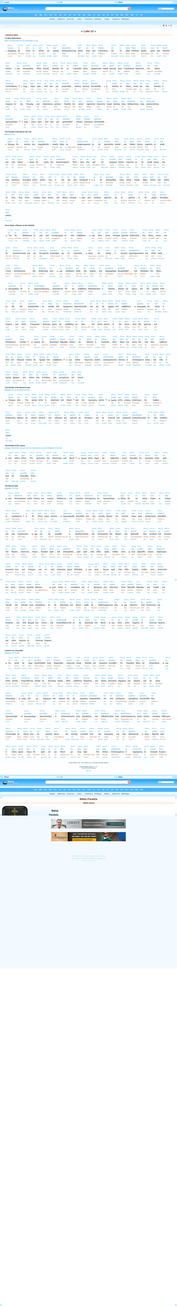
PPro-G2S (52, 276)
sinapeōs (135, 397)
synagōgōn (55, 232)
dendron (87, 415)
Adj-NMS (45, 329)
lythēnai (162, 339)
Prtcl (49, 539)
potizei (22, 339)
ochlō (133, 286)
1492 (97, 546)
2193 (20, 192)
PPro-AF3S (43, 185)
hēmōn (69, 566)
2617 (104, 354)
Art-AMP (120, 74)
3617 (76, 528)
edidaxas (77, 566)
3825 (15, 452)
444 (129, 98)
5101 (56, 174)
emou (13, 584)
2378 (164, 45)
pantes (77, 83)
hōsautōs (87, 119)
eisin (161, 286)
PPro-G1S (13, 592)
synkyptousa (17, 250)
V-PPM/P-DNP (63, 383)
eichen (62, 141)
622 (92, 81)
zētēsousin (149, 513)
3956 (110, 63)
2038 (29, 301)
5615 (85, 116)
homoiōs (85, 83)
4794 (14, 247)
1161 (19, 45)
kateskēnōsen (137, 415)
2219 (95, 452)
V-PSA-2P (64, 91)
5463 (14, 372)
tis (66, 141)
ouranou (125, 415)
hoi (68, 66)
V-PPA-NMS (140, 149)
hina (50, 177)
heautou (41, 415)
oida (97, 549)
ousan (71, 339)
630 (15, 265)
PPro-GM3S (118, 149)
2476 (151, 528)
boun (99, 321)
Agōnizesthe (67, 513)
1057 (99, 45)
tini (82, 397)
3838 (75, 247)
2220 (21, 470)
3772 (124, 412)
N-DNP (79, 241)
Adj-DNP (31, 383)
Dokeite (54, 66)
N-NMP (75, 74)
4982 (13, 510)
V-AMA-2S (75, 167)
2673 (80, 174)
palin (16, 455)
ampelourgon (60, 159)
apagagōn (9, 339)
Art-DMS (49, 56)
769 (131, 230)
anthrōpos (9, 415)
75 (64, 511)
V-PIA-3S (82, 185)
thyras (108, 513)
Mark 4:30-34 (24, 390)
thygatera (53, 339)
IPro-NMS (68, 149)
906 (64, 192)
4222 (21, 336)
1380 (53, 63)
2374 (107, 510)
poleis (35, 495)
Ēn (9, 233)
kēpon (33, 415)
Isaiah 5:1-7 (9, 134)
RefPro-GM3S (43, 423)
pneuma (115, 232)
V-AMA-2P (160, 575)
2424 (122, 247)
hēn (80, 339)
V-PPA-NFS (124, 241)
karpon (147, 141)
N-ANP (88, 167)
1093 (74, 174)
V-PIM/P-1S (112, 167)
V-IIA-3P (10, 56)
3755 (26, 192)
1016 (99, 319)
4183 (123, 510)
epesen (156, 83)
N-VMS (136, 185)
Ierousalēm (9, 119)
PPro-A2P (107, 557)
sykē (149, 159)
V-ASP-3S (58, 539)
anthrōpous (131, 101)
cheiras (92, 268)
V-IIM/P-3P (106, 365)
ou (76, 321)
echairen (15, 375)
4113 (58, 564)
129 (127, 45)
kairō (54, 48)
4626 (34, 192)
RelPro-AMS (148, 405)
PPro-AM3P (57, 109)
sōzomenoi (15, 513)
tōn (93, 48)
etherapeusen (92, 286)
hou (102, 159)
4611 (27, 98)
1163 (21, 301)
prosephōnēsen (134, 250)
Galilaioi (75, 66)
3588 (48, 45)
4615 (133, 394)
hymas (106, 549)
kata (28, 495)
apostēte (160, 566)
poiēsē (96, 195)
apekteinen (46, 101)
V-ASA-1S (36, 203)
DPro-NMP (86, 74)
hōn (112, 48)
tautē (155, 159)
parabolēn (41, 141)
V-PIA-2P (54, 74)
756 (132, 528)
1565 (113, 81)
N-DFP (59, 575)
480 (133, 354)
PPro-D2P (40, 91)
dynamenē (42, 250)
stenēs (100, 513)
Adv (24, 91)
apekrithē (140, 304)
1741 (43, 372)
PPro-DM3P (46, 74)
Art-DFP (53, 575)
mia (40, 232)
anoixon (43, 549)
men (89, 195)
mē (57, 83)
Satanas (104, 339)
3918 (9, 45)
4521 (78, 230)
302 (49, 528)
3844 (104, 63)
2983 (154, 394)
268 (92, 63)
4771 (38, 81)
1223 (87, 510)
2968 (48, 493)
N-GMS (62, 347)
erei (78, 549)
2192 (61, 139)
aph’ (93, 159)
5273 (31, 319)
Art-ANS (122, 56)
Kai (9, 455)
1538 (44, 319)
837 (56, 412)
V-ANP (161, 347)
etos (13, 195)
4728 (99, 510)
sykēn (54, 141)
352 (51, 247)
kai (18, 66)
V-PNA (166, 539)
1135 (106, 230)
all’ (45, 83)
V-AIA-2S (76, 575)
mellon (130, 195)
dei (21, 304)
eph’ (141, 83)
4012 (87, 45)
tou (116, 304)
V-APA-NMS (91, 258)
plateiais (59, 566)
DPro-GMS (29, 365)
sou (51, 268)
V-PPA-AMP (149, 109)
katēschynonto (108, 357)
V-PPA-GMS (88, 365)
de (19, 48)
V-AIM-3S (72, 423)
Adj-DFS (41, 241)
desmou (19, 357)
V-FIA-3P (147, 521)
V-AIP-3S (120, 276)
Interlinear (11, 25)
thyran (117, 531)
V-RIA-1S (99, 557)
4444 (7, 98)
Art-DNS (74, 294)
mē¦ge (154, 195)
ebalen (19, 415)
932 (52, 394)
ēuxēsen (57, 415)
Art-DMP (156, 423)
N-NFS (107, 241)
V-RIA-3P (8, 91)
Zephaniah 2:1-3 (31, 41)
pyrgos (8, 101)
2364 (51, 336)
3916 (106, 265)
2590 (146, 139)
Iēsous (123, 250)
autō (40, 48)
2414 (104, 493)
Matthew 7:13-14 (11, 488)
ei (139, 195)
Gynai (8, 268)
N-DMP (162, 423)
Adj (127, 91)
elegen (120, 286)
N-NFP (154, 294)
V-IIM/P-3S (17, 504)
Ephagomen (161, 549)
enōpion (8, 566)
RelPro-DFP (15, 312)
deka (127, 83)
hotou (27, 195)
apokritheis (26, 66)
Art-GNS (117, 312)
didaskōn (26, 232)
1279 (15, 493)
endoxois (45, 375)
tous (119, 66)
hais (13, 304)
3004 (38, 63)
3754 (62, 63)
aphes (145, 177)
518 (63, 45)
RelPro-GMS (104, 167)
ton (51, 159)
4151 (114, 230)
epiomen (31, 566)
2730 (147, 98)
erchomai (112, 159)
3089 (82, 319)
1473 (51, 546)
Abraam (62, 339)
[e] (11, 45)
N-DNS (80, 294)
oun (33, 177)
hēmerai (155, 286)
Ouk (91, 549)
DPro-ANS (167, 185)
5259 (72, 372)
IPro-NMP (28, 56)
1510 (9, 230)
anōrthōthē (121, 268)
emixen (143, 48)
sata (156, 455)
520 (7, 336)
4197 (76, 493)
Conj (19, 56)
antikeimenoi (136, 357)
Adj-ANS (76, 258)
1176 (127, 81)
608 (99, 528)
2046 (78, 546)
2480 (19, 528)
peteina (110, 415)
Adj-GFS (100, 521)
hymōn (54, 321)
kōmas (49, 495)
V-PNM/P (30, 312)
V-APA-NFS (113, 463)
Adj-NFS (34, 405)
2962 (135, 174)
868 (159, 564)
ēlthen (132, 141)
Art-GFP (159, 56)
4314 (45, 156)
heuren (20, 159)
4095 (29, 564)
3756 (13, 156)
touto (165, 177)
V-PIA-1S (32, 91)
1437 (51, 81)
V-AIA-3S (143, 56)
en (33, 48)
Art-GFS (35, 276)
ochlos (8, 375)
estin (40, 397)
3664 (33, 394)
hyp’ (72, 375)
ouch (13, 159)
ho (163, 83)
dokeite (66, 101)
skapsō (35, 195)
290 (105, 139)
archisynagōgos (39, 286)
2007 (67, 265)
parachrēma (109, 268)
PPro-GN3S (9, 441)
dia (87, 513)
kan (83, 195)
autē (161, 141)
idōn (89, 250)
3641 (166, 493)
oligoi (166, 495)
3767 (33, 174)
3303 (89, 192)
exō (144, 531)
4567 (102, 336)
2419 (7, 116)
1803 (147, 283)
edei (152, 339)
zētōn (139, 141)
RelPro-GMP (114, 56)
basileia (53, 397)
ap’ (6, 584)
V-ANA (52, 258)
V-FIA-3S (79, 557)
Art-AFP (86, 276)
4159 (113, 546)
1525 (77, 510)
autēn (42, 177)
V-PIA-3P (162, 294)
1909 (141, 81)
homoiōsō (91, 397)
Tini (26, 397)
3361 (57, 81)
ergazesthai (32, 304)
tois (72, 232)
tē (141, 159)
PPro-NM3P (81, 109)
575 (93, 156)
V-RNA (151, 539)
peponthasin (10, 83)
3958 (7, 81)
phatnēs (146, 321)
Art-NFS (47, 405)
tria (81, 159)
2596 (28, 493)
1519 (116, 192)
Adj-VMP (21, 592)
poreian (77, 495)
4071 (109, 412)
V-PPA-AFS (72, 347)
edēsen (89, 339)
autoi (80, 101)
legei (121, 177)
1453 (56, 528)
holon (32, 473)
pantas (111, 66)
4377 (130, 247)
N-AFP (91, 276)
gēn (74, 177)
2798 (161, 412)
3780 (24, 81)
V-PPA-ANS (131, 203)
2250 (153, 283)
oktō (134, 83)
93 (36, 581)
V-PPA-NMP (65, 56)
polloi (123, 513)
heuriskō (14, 177)
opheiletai (90, 101)
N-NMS (133, 56)
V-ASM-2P (133, 539)
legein (150, 549)
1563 (53, 582)
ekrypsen (133, 455)
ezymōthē (23, 473)
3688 (126, 319)
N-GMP (100, 56)
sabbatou (124, 304)
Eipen (122, 496)
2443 (50, 174)
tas (85, 268)
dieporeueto (18, 495)
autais (50, 304)
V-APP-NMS (26, 74)
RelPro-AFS (82, 347)
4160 (95, 192)
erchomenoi (67, 304)
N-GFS (131, 241)
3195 (129, 192)
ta (102, 415)
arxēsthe (133, 531)
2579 (83, 192)
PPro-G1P (70, 575)
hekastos (46, 321)
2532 (18, 63)
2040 (28, 581)
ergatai (29, 584)
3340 (63, 81)
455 (42, 546)
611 (24, 63)
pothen (114, 549)
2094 (87, 156)
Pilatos (133, 48)
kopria (72, 195)
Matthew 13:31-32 (11, 390)
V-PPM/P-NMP (67, 312)
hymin (39, 83)
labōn (155, 397)
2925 (165, 528)
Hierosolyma (107, 495)
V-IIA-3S (10, 150)
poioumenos (89, 495)
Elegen (10, 141)
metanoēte (65, 83)
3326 (152, 45)
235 (45, 81)
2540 (54, 45)
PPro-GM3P (9, 74)
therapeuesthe (79, 304)
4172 (34, 493)
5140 (81, 156)
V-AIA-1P (159, 557)
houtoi (85, 66)
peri (87, 48)
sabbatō (80, 286)
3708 (74, 156)
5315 (158, 546)
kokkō (126, 397)
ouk (146, 339)
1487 (139, 192)
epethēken (69, 268)
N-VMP (32, 329)
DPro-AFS (27, 149)
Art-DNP (73, 241)
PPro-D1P (52, 557)
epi (24, 375)
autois (45, 66)
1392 (141, 265)
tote (132, 549)
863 (144, 174)
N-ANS (128, 56)
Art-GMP (94, 56)
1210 (88, 336)
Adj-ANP (82, 167)
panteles (76, 250)
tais (52, 566)
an (49, 531)
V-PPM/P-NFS (43, 258)
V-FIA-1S (90, 405)
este (122, 549)
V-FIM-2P (93, 91)
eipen (38, 66)
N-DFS (149, 167)
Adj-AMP (111, 74)
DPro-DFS (156, 167)
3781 (88, 98)
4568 (156, 452)
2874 (71, 192)
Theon (158, 268)
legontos (87, 357)
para (104, 66)
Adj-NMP (93, 74)
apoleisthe (94, 83)
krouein (166, 531)
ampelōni (107, 141)
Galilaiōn (101, 48)
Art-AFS (34, 149)
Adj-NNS (33, 481)
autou (117, 141)
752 (35, 283)
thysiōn (165, 48)
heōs (20, 195)
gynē (107, 232)
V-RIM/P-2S (17, 276)
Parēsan (10, 48)
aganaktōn (56, 286)
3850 (39, 139)
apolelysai (17, 268)
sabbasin (80, 232)
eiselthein (79, 513)
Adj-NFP (148, 294)
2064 (131, 139)
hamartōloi (94, 66)
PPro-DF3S (163, 149)
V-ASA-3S (96, 203)
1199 (18, 354)
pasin (30, 375)
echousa (124, 232)
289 (57, 156)
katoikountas (150, 101)
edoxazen (143, 268)
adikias (37, 584)
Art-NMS (164, 91)
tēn (33, 141)
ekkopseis (163, 195)
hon (146, 397)
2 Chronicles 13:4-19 (39, 448)
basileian (55, 455)
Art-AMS (52, 167)
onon (126, 321)
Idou (74, 159)
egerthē (57, 531)
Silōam (28, 101)
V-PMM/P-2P (77, 312)
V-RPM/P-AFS (81, 149)
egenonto (139, 66)
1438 (40, 412)
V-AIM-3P (138, 74)
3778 (84, 63)
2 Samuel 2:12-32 (24, 448)
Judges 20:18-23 (11, 448)
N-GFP (164, 56)
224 (146, 452)
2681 (133, 412)
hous (147, 83)
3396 (142, 45)
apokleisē (101, 531)
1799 (7, 564)
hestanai (152, 531)
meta (152, 48)
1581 (24, 174)
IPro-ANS (57, 185)
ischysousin (22, 531)
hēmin (52, 549)
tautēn (26, 141)
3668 (84, 81)
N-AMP (126, 74)
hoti (62, 66)
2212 (138, 139)
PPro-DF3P (51, 312)
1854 (144, 528)
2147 (19, 156)
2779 (32, 412)
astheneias (133, 232)
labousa (113, 455)
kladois (162, 415)
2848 (125, 394)
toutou (28, 357)
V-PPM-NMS (88, 504)
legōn (105, 566)
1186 (86, 412)
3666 (89, 394)
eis (116, 195)
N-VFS (7, 276)
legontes (23, 549)
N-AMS (147, 149)
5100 (27, 45)
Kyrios (8, 321)
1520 (40, 230)
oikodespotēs (79, 531)
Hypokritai (33, 321)
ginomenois (63, 375)
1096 (137, 63)
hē (46, 397)
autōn (7, 66)
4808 (53, 139)
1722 (34, 45)
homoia (34, 397)
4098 (155, 81)
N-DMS (55, 56)
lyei (82, 321)
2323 (89, 283)
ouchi (25, 83)
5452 (78, 139)
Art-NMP (69, 74)
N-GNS (123, 312)
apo (134, 321)
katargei (82, 177)
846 (40, 45)
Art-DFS (143, 167)
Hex (147, 286)
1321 (24, 230)
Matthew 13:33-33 (54, 448)
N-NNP (110, 423)
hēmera (110, 304)
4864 (53, 230)
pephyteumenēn (82, 141)
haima (128, 48)
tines (27, 48)
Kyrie (136, 177)
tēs (34, 268)
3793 (133, 283)
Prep (34, 56)
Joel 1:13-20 (9, 41)
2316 (157, 265)
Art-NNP (104, 423)
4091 (132, 45)
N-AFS (7, 127)
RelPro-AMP (149, 91)
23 (53, 283)
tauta (156, 66)
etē (87, 159)
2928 (131, 452)
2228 (107, 81)
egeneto (72, 415)
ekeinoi (114, 83)
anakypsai (53, 250)
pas (160, 357)
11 (60, 336)
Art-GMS (13, 365)
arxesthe (140, 549)
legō (31, 83)
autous (56, 101)
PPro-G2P (55, 329)
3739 (112, 45)
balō (64, 195)
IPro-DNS (27, 405)
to (120, 48)
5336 (145, 319)
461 (119, 265)
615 (44, 98)
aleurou (147, 455)
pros (45, 159)
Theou (69, 397)
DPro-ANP (157, 74)
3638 (134, 81)
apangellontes (66, 48)
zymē (96, 455)
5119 (132, 546)
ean (51, 83)
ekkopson (26, 177)
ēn (6, 250)
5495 (91, 265)
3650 (32, 470)
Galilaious (127, 66)
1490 (153, 192)
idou (99, 232)
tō (47, 48)
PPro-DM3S (42, 56)
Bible (6, 25)
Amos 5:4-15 (19, 41)
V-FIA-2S (162, 203)
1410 (40, 247)
